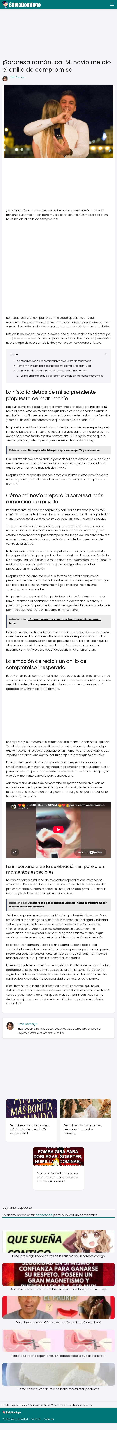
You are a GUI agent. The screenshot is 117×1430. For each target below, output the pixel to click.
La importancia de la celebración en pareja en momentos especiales (62, 375)
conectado (44, 1215)
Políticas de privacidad (15, 1419)
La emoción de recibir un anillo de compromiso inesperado (52, 370)
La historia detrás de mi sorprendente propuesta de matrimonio (54, 361)
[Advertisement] (58, 34)
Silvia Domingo (17, 77)
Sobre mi (49, 1419)
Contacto (36, 1419)
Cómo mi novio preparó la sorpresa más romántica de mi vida (54, 366)
